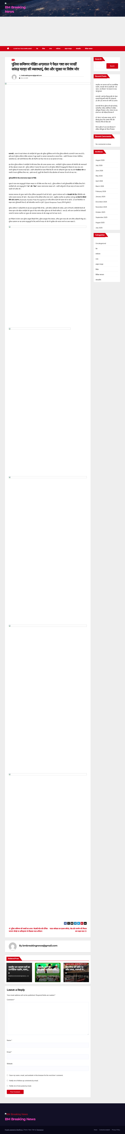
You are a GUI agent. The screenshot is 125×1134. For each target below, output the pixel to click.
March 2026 (100, 186)
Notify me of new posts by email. (20, 1086)
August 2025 (100, 222)
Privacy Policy (116, 1130)
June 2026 (99, 170)
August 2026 (100, 160)
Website (9, 1064)
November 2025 (101, 207)
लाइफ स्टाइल (68, 48)
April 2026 (99, 181)
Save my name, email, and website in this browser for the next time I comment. (36, 1075)
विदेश (43, 48)
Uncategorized (101, 243)
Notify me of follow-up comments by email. (23, 1080)
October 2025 (100, 212)
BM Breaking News (20, 1119)
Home (95, 1130)
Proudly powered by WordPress (14, 1130)
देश (37, 48)
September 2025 (101, 217)
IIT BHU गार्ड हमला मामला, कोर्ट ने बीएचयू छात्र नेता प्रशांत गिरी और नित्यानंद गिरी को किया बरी (106, 120)
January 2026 (100, 196)
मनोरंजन (58, 48)
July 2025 (99, 228)
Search (98, 59)
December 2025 (101, 202)
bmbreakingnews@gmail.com (31, 75)
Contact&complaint (22, 48)
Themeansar (39, 1130)
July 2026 (99, 165)
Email (9, 1052)
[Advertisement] (62, 31)
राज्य (50, 48)
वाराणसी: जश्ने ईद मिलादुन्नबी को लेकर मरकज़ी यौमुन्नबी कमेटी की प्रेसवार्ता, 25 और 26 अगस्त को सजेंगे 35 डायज (107, 99)
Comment (11, 1000)
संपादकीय (78, 48)
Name (9, 1040)
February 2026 (101, 191)
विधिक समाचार (88, 48)
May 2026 (99, 176)
